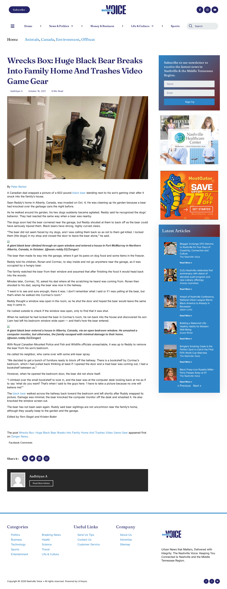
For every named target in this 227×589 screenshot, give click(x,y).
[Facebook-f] (200, 9)
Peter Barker (19, 186)
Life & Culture (140, 26)
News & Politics (59, 26)
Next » (197, 385)
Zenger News (19, 436)
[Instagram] (207, 9)
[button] (25, 458)
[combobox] (202, 26)
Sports (175, 26)
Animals (32, 39)
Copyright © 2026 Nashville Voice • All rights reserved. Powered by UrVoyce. (47, 581)
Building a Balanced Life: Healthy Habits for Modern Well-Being (194, 326)
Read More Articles (41, 483)
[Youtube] (215, 9)
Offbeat (88, 39)
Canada (47, 39)
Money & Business (102, 26)
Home (28, 26)
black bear (79, 192)
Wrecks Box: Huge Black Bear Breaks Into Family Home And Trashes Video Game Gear (73, 432)
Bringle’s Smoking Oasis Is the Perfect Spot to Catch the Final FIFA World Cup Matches (196, 349)
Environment (67, 39)
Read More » (186, 262)
